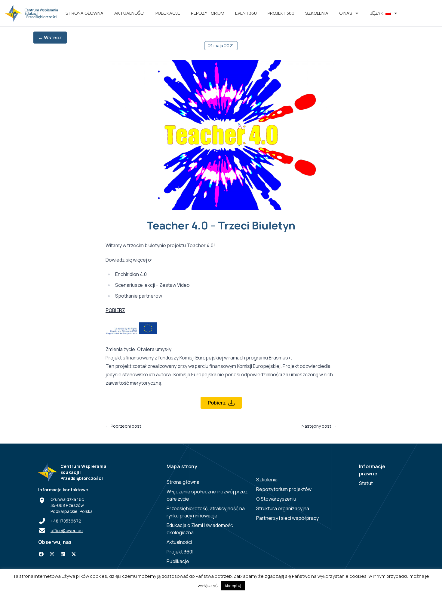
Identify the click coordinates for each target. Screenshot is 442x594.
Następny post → (319, 426)
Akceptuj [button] (233, 585)
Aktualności (129, 13)
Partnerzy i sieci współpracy (287, 518)
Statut (366, 483)
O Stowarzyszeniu (276, 499)
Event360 (246, 13)
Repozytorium (207, 13)
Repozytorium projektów (284, 489)
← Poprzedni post (123, 426)
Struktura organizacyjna (282, 508)
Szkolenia (316, 13)
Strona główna (84, 13)
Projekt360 (281, 13)
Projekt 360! (180, 551)
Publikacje (167, 13)
